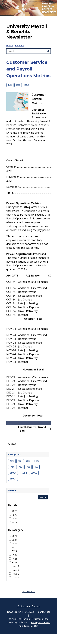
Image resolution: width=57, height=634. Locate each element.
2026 (36, 461)
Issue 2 (23, 472)
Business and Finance (28, 606)
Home (9, 45)
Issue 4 (13, 478)
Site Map (29, 611)
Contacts (29, 591)
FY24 (12, 467)
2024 (20, 461)
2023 (12, 461)
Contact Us (44, 611)
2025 (18, 85)
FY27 (36, 467)
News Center (14, 611)
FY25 (10, 85)
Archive (19, 45)
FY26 (28, 467)
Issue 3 (34, 472)
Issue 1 (27, 85)
